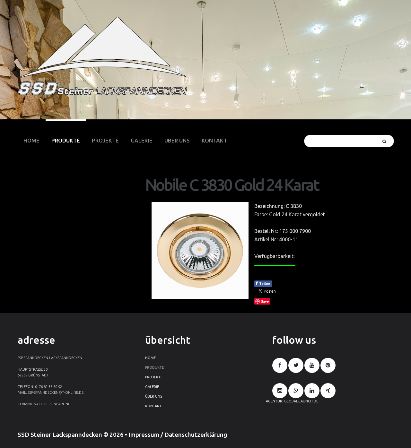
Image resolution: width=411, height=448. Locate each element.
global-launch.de (301, 401)
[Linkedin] (311, 390)
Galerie (152, 387)
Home (150, 358)
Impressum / (146, 434)
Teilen (263, 283)
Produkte (154, 367)
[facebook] (279, 365)
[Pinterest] (328, 365)
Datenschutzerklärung (195, 434)
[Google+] (295, 390)
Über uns (153, 396)
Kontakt (153, 406)
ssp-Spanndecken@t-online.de (55, 392)
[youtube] (311, 365)
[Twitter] (295, 365)
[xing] (328, 390)
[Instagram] (279, 390)
